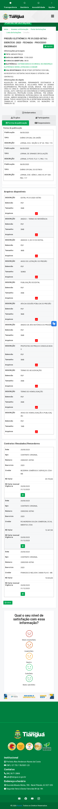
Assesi (19, 806)
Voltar (8, 603)
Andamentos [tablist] (30, 113)
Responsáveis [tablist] (43, 123)
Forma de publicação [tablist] (17, 123)
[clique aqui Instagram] (38, 798)
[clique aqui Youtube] (32, 798)
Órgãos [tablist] (16, 118)
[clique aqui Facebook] (25, 798)
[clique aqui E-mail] (19, 798)
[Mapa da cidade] (29, 712)
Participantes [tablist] (43, 118)
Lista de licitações (13, 33)
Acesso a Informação (19, 29)
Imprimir (49, 46)
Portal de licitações (38, 29)
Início (6, 29)
